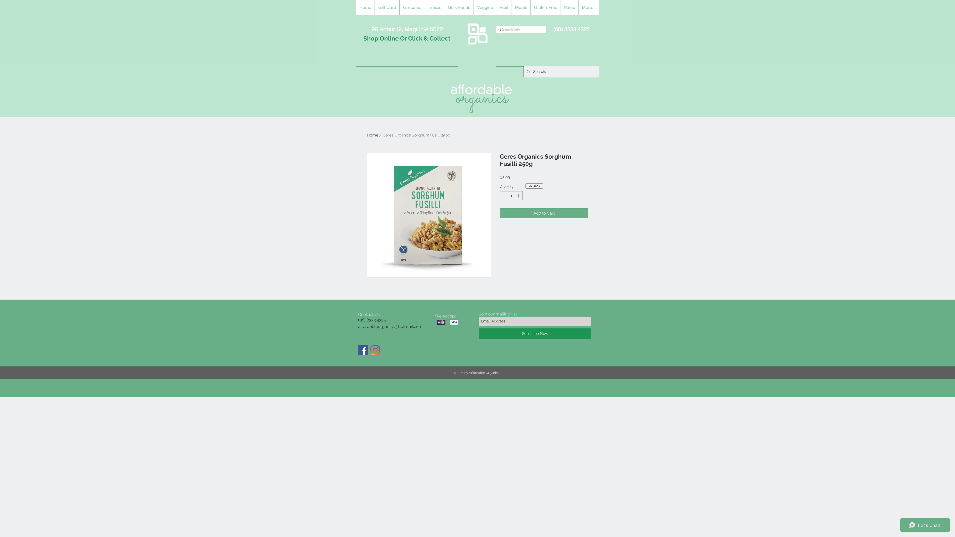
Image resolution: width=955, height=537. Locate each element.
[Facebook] (363, 350)
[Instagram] (375, 350)
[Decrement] (504, 195)
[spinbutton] (511, 195)
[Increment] (519, 195)
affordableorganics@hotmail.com (390, 326)
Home (372, 135)
